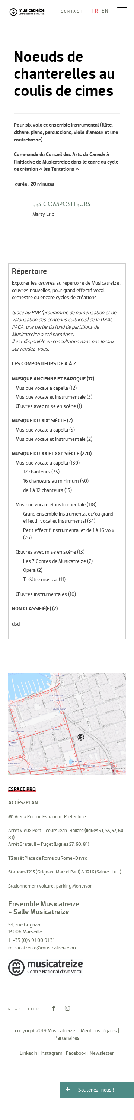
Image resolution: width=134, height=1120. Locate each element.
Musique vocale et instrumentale (51, 397)
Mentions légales (99, 1030)
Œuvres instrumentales (41, 594)
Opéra (29, 570)
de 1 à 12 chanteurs (43, 490)
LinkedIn (28, 1053)
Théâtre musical (40, 579)
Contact (72, 11)
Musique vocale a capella (42, 388)
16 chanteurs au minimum (51, 481)
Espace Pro (22, 789)
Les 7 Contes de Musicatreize (54, 561)
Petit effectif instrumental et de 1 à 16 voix (68, 530)
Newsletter (24, 1009)
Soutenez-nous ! (96, 1090)
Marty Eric (43, 214)
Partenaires (67, 1038)
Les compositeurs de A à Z (44, 364)
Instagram (52, 1053)
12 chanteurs (36, 472)
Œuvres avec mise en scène (46, 406)
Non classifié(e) (31, 609)
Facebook (76, 1053)
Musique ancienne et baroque (49, 379)
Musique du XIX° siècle (39, 421)
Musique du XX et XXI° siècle (45, 453)
